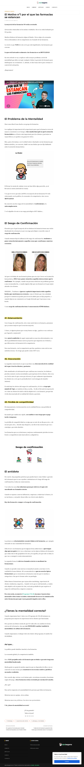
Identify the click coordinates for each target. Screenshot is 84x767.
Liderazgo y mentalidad (38, 721)
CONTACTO (54, 7)
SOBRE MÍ (34, 7)
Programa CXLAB (28, 594)
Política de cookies (72, 758)
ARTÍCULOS (41, 7)
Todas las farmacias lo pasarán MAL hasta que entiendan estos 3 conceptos (42, 729)
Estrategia (9, 721)
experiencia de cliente (22, 721)
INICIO (28, 7)
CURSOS (48, 7)
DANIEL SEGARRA (35, 765)
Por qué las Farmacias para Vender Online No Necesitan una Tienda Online (16, 729)
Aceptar (67, 761)
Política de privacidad (35, 744)
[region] (66, 758)
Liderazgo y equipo (9, 11)
